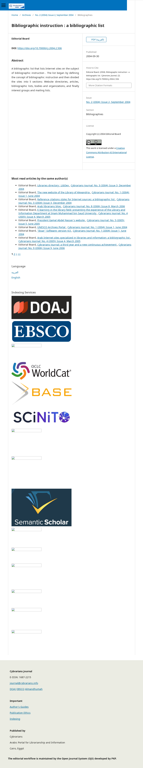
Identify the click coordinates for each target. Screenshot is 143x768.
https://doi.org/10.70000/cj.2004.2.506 (39, 48)
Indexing (15, 718)
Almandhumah (34, 689)
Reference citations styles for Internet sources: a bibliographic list (76, 199)
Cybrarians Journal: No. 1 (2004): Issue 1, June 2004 (97, 227)
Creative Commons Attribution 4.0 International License (106, 152)
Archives (26, 15)
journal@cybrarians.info (24, 683)
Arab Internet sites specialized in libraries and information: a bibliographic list (83, 237)
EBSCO (20, 689)
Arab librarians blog (49, 206)
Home (15, 15)
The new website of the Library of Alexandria (63, 192)
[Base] (42, 404)
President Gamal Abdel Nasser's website (61, 220)
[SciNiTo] (42, 426)
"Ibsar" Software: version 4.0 (54, 230)
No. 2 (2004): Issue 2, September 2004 (54, 15)
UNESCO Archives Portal (51, 227)
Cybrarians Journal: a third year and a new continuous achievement (77, 244)
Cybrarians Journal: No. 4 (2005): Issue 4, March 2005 (49, 241)
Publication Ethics (20, 712)
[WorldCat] (42, 379)
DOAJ (13, 689)
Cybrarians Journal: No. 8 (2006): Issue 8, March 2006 (94, 206)
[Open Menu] (3, 5)
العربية (15, 272)
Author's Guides (19, 706)
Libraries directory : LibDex (53, 185)
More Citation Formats (100, 85)
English (16, 277)
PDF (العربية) (97, 39)
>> (19, 254)
